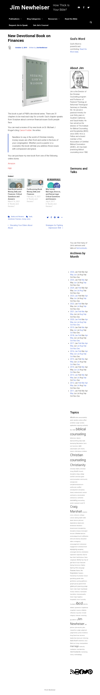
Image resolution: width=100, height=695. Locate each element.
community (83, 479)
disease (78, 531)
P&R (10, 168)
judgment (84, 630)
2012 (72, 383)
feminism (78, 565)
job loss (72, 627)
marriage (74, 646)
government (82, 584)
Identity (85, 604)
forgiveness (74, 573)
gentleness (73, 581)
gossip (76, 584)
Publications (14, 19)
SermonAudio (81, 248)
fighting (72, 568)
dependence (73, 523)
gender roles (80, 578)
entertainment (82, 547)
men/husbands (75, 652)
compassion (73, 482)
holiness (77, 592)
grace (72, 586)
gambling (73, 578)
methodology (78, 654)
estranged (73, 552)
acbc (76, 417)
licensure (79, 638)
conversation (81, 495)
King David (73, 635)
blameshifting (74, 441)
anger (78, 423)
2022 (72, 304)
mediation (73, 649)
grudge (85, 586)
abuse (72, 417)
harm (72, 589)
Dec (78, 325)
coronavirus (73, 498)
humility (83, 599)
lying (77, 643)
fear (82, 560)
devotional (11, 219)
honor (72, 597)
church (76, 471)
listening (85, 638)
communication (75, 479)
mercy (72, 654)
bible (74, 430)
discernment (74, 528)
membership (81, 649)
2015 (72, 359)
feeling (72, 565)
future (86, 576)
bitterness (73, 438)
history (72, 592)
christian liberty (75, 469)
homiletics (73, 594)
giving (79, 581)
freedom (80, 573)
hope (75, 597)
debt (84, 518)
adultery (76, 420)
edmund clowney (75, 539)
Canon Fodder (26, 130)
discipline (73, 531)
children (84, 451)
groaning (80, 586)
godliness (84, 581)
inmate (84, 613)
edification (85, 536)
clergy (78, 474)
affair (85, 420)
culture (72, 518)
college (82, 474)
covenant (77, 503)
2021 (72, 312)
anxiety (82, 423)
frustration (80, 576)
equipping (73, 549)
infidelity (83, 610)
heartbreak (84, 589)
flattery (78, 570)
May (71, 275)
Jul (78, 291)
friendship (73, 576)
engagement (74, 547)
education (84, 539)
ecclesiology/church (76, 536)
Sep (84, 283)
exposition (73, 554)
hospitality (73, 599)
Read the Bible (71, 19)
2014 (72, 367)
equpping (80, 549)
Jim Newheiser (29, 7)
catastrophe (73, 449)
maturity (82, 646)
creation (84, 512)
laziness (82, 635)
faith (74, 557)
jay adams (73, 619)
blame (78, 438)
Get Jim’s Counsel (40, 25)
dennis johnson (78, 520)
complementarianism (76, 484)
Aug (81, 291)
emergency (77, 541)
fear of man (76, 562)
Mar (83, 280)
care (80, 446)
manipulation (84, 643)
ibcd (79, 603)
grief (75, 586)
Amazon (11, 163)
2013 (72, 375)
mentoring (84, 652)
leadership (73, 638)
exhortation (85, 552)
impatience (84, 607)
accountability (83, 417)
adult (71, 420)
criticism (76, 515)
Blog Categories (34, 19)
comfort (72, 476)
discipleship (81, 528)
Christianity (77, 465)
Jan (76, 296)
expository (79, 554)
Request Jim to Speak (18, 25)
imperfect (73, 610)
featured (82, 562)
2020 (72, 319)
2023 (72, 296)
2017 (72, 343)
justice (80, 633)
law (78, 635)
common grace (79, 476)
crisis (71, 515)
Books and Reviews (17, 216)
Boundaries (79, 443)
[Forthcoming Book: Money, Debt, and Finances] (35, 183)
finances (18, 219)
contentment (78, 492)
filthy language (79, 568)
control (85, 492)
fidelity (83, 565)
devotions (79, 525)
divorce (77, 533)
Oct (71, 325)
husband (73, 604)
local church (74, 640)
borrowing (73, 443)
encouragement (75, 544)
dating (77, 518)
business (75, 446)
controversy (73, 495)
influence (73, 613)
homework (83, 592)
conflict (79, 487)
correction (80, 498)
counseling (73, 500)
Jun (75, 275)
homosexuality (81, 594)
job (86, 624)
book (30, 216)
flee (82, 570)
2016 (72, 351)
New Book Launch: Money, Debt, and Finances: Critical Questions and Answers (15, 194)
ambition (73, 423)
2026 (72, 272)
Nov (74, 325)
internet (78, 615)
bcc (71, 430)
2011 (72, 391)
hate (75, 589)
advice (81, 420)
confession (73, 487)
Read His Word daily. (78, 50)
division (72, 533)
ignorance (78, 607)
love (71, 643)
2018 (72, 335)
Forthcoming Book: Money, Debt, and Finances (34, 191)
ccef (79, 449)
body (80, 441)
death (81, 518)
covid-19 (82, 503)
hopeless (80, 597)
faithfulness (80, 557)
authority (85, 425)
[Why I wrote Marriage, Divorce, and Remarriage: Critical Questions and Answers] (54, 183)
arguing (79, 425)
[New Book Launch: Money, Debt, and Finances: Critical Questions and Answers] (16, 183)
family (79, 560)
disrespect (84, 531)
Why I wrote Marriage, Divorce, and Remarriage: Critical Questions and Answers (53, 194)
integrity (72, 615)
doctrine (82, 533)
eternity (79, 552)
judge (78, 630)
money (24, 219)
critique (82, 515)
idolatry (72, 607)
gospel (72, 584)
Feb (79, 288)
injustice (78, 613)
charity (82, 449)
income (78, 610)
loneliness (81, 640)
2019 (72, 327)
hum (78, 599)
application (73, 425)
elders (72, 541)
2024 (72, 288)
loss (86, 640)
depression (81, 523)
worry (28, 219)
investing (83, 615)
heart (78, 589)
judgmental (73, 633)
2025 (72, 280)
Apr (86, 296)
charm (72, 451)
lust (74, 643)
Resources (52, 19)
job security (78, 627)
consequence (74, 490)
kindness (85, 633)
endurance (83, 544)
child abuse (78, 451)
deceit (72, 520)
